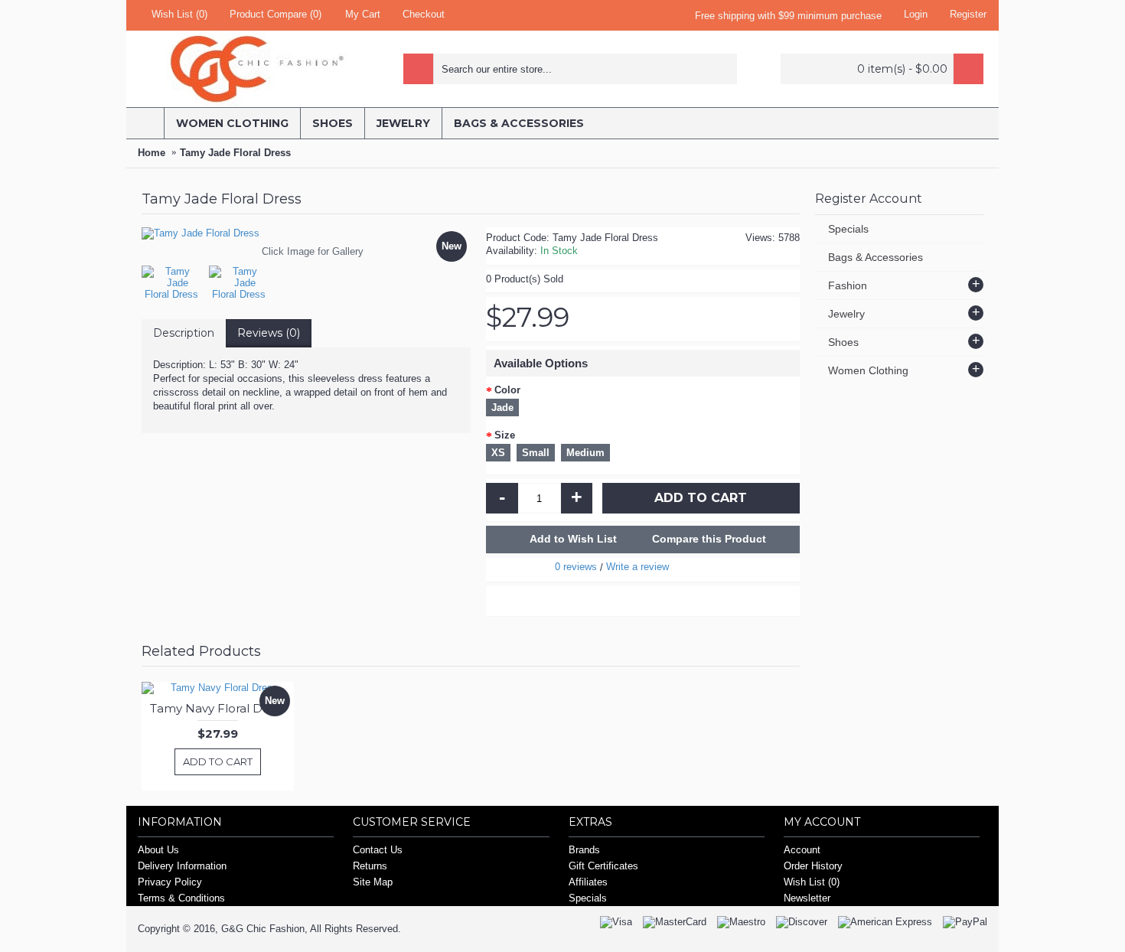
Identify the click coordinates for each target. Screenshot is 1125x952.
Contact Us (378, 850)
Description (183, 333)
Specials (848, 229)
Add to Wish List (573, 539)
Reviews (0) (268, 333)
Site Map (373, 882)
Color (507, 390)
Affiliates (588, 882)
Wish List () (812, 882)
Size (504, 435)
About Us (158, 850)
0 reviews (576, 566)
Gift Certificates (603, 866)
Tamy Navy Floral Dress (217, 708)
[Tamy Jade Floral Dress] (175, 279)
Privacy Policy (170, 882)
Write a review (637, 566)
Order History (813, 866)
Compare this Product (709, 539)
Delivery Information (182, 866)
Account (802, 850)
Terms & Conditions (181, 898)
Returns (370, 866)
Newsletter (807, 898)
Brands (584, 850)
